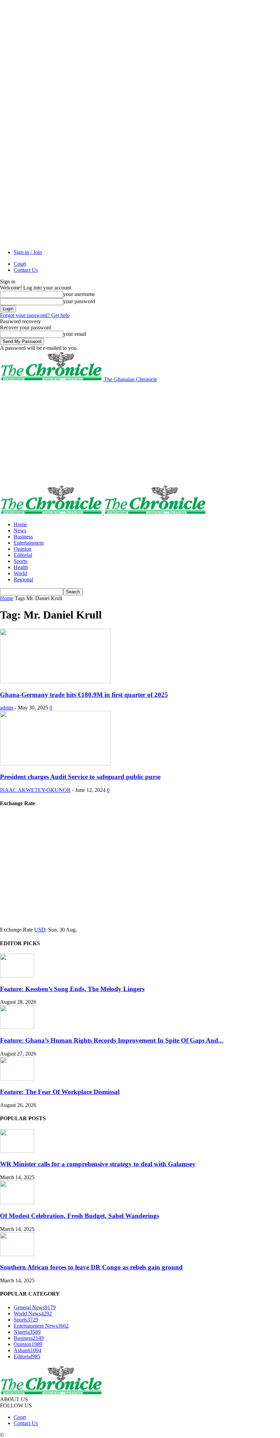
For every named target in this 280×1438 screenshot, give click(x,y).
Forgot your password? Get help (35, 315)
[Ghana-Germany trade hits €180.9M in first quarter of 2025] (55, 681)
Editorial (23, 555)
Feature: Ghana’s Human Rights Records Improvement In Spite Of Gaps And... (111, 1040)
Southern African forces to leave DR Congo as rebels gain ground (91, 1267)
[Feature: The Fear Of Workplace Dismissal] (17, 1079)
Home (20, 524)
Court (20, 264)
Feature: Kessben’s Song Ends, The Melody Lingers (72, 988)
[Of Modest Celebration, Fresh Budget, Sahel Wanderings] (17, 1202)
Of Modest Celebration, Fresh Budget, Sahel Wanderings (79, 1215)
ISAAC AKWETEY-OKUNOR (35, 790)
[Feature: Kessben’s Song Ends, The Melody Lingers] (17, 976)
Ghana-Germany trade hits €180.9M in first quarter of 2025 (84, 694)
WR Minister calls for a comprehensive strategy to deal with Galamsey (98, 1164)
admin (6, 707)
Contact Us (26, 270)
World (20, 573)
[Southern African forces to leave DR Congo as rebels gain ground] (17, 1254)
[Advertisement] (140, 433)
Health (21, 567)
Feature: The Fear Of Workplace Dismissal (60, 1091)
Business (23, 537)
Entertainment (29, 543)
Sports (20, 561)
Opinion (22, 549)
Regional (23, 579)
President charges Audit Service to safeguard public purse (80, 776)
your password (79, 301)
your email (74, 334)
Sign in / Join (28, 252)
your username (79, 294)
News (20, 530)
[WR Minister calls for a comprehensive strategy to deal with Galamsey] (17, 1151)
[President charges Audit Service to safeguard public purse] (55, 763)
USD (39, 930)
